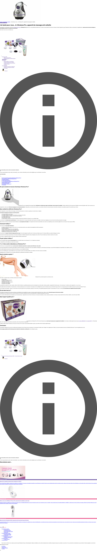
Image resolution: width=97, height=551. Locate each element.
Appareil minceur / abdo (6, 533)
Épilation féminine (5, 535)
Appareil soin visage (5, 528)
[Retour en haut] (0, 550)
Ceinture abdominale (7, 534)
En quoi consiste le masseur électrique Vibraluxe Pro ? (11, 177)
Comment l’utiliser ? (5, 179)
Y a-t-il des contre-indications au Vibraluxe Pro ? (10, 181)
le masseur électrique (17, 27)
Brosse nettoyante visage (8, 531)
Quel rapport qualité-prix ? (6, 183)
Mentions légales (5, 547)
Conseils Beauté (4, 540)
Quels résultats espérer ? (6, 182)
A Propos (3, 546)
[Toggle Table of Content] (1, 176)
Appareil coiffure (5, 538)
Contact (3, 548)
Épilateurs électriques (7, 537)
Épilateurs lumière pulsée (8, 536)
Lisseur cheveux (7, 539)
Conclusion (4, 184)
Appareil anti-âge (7, 529)
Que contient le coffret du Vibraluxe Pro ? (9, 178)
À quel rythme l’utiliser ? (6, 180)
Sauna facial (6, 532)
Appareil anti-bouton (7, 530)
